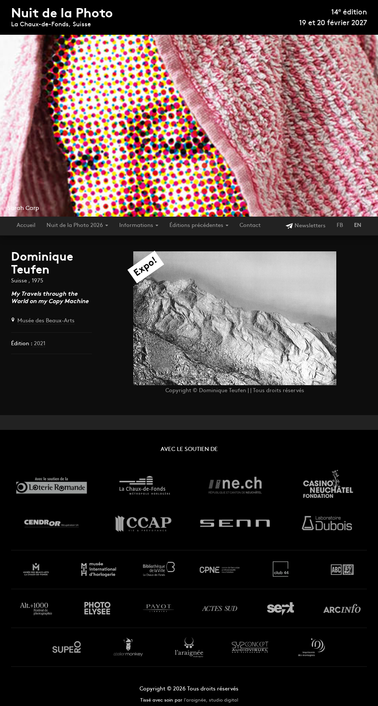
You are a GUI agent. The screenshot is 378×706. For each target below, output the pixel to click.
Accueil (26, 225)
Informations (137, 225)
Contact (250, 225)
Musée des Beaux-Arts (46, 321)
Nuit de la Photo (62, 14)
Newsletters (309, 226)
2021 (38, 344)
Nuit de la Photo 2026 (75, 225)
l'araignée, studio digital (211, 700)
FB (340, 225)
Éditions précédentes (197, 225)
